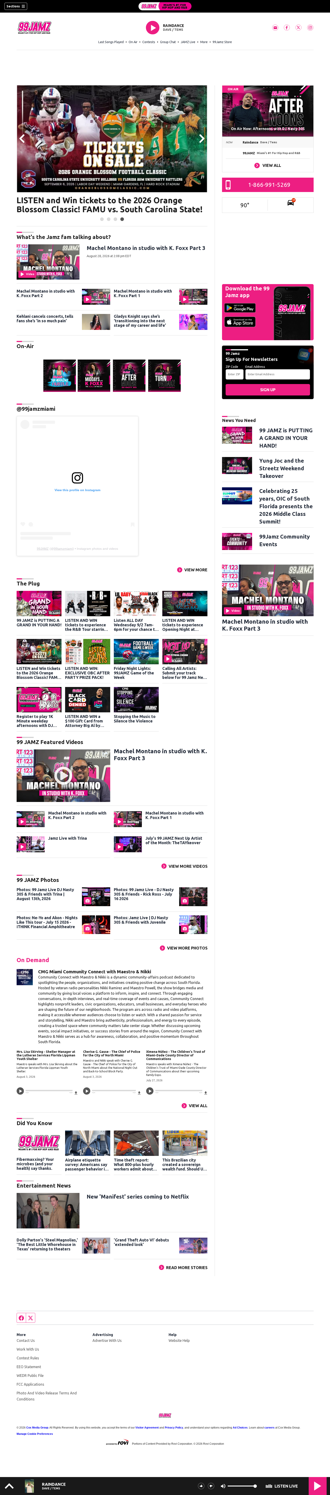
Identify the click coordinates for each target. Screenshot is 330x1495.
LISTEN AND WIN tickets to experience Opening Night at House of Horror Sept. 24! (182, 625)
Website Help (179, 1340)
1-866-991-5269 (269, 184)
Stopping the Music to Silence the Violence (135, 718)
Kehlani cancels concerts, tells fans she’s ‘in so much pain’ (45, 318)
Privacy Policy (174, 1427)
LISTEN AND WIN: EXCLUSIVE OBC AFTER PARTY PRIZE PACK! (87, 673)
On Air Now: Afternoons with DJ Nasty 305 (268, 129)
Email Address (255, 367)
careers (269, 1427)
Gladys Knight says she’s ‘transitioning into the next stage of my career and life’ (140, 320)
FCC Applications (30, 1384)
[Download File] (76, 1092)
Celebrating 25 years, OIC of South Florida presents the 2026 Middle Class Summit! (286, 506)
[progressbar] (49, 1090)
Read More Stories (186, 1267)
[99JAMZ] (165, 6)
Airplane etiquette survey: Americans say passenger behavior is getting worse (86, 1164)
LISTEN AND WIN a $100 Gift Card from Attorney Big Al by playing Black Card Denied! (84, 721)
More (204, 42)
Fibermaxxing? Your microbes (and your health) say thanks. (35, 1163)
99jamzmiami (63, 548)
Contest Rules (28, 1358)
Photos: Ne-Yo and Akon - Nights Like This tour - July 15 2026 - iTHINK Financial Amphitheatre (47, 922)
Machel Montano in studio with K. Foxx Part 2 (46, 293)
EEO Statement (29, 1367)
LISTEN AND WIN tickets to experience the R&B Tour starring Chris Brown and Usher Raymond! (86, 625)
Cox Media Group (37, 1427)
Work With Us (28, 1349)
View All (198, 1105)
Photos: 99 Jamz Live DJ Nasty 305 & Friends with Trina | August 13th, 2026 (45, 894)
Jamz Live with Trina (67, 838)
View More (195, 570)
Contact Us (26, 1340)
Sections (13, 6)
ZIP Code (232, 367)
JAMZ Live (188, 42)
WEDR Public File (30, 1376)
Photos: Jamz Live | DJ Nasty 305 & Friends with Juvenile (141, 919)
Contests (148, 42)
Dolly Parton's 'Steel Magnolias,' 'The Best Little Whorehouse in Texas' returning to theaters (47, 1244)
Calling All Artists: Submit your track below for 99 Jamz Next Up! (184, 673)
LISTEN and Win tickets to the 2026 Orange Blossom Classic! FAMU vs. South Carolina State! (110, 205)
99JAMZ (43, 548)
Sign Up (267, 389)
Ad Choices (240, 1427)
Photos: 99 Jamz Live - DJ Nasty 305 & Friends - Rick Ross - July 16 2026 (144, 894)
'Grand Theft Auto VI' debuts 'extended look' (141, 1242)
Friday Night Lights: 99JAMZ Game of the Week (134, 673)
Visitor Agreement (147, 1427)
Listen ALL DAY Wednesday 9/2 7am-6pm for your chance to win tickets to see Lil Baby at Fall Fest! (135, 625)
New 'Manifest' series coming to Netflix (138, 1197)
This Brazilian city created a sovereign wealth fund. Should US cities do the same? (183, 1164)
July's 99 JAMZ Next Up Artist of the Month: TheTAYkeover (173, 840)
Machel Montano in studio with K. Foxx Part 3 (146, 248)
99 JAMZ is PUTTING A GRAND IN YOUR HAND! (39, 622)
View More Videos (188, 866)
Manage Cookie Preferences (35, 1433)
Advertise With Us (107, 1340)
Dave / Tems (173, 29)
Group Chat (168, 42)
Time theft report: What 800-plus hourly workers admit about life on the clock (134, 1164)
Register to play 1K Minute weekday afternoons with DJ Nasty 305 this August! (38, 721)
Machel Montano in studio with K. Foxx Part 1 (143, 293)
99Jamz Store (222, 42)
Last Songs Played (111, 42)
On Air (133, 42)
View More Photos (187, 948)
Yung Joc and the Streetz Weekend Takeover (281, 468)
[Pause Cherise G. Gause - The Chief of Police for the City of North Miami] (86, 1090)
